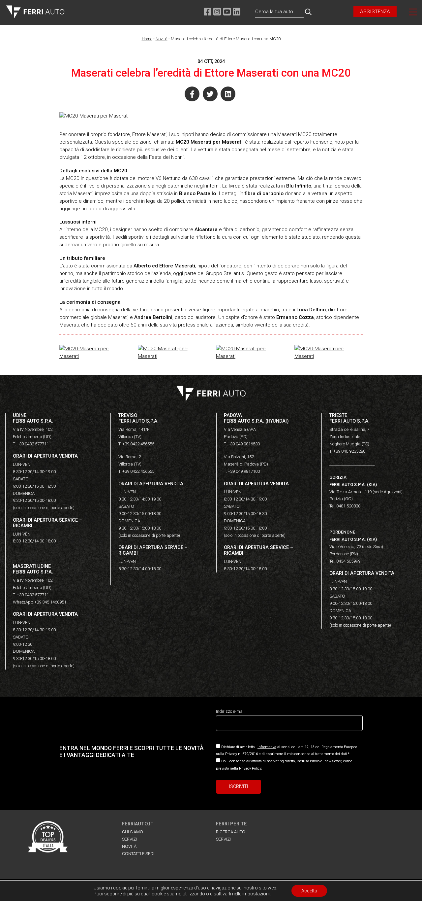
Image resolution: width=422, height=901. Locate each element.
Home (147, 38)
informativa (266, 747)
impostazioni (256, 893)
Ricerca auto (230, 831)
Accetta (309, 890)
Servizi (129, 839)
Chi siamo (132, 831)
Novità (161, 38)
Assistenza (375, 12)
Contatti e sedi (138, 853)
